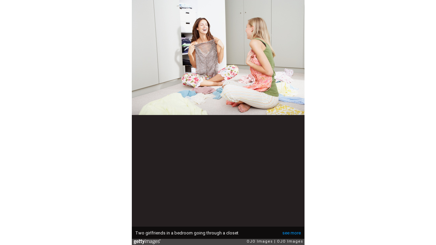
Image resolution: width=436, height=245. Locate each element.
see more (291, 232)
